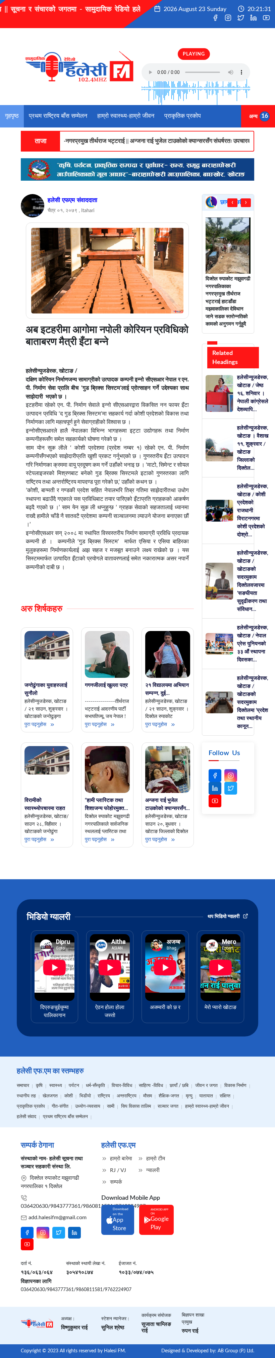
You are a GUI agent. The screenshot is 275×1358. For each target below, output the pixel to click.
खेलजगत (50, 1096)
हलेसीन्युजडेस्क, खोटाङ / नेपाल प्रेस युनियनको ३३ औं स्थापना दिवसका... (252, 643)
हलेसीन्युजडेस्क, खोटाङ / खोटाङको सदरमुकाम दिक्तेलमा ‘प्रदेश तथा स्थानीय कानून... (252, 702)
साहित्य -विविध (151, 1085)
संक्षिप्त (225, 1096)
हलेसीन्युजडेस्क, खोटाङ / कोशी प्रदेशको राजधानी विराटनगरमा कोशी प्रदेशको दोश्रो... (252, 510)
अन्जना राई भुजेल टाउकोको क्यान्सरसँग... (167, 804)
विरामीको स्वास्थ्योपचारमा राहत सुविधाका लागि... (44, 808)
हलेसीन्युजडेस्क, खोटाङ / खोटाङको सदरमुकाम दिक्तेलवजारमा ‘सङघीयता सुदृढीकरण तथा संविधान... (252, 581)
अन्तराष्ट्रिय (126, 1096)
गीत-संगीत (60, 1106)
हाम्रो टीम (155, 1158)
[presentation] (232, 202)
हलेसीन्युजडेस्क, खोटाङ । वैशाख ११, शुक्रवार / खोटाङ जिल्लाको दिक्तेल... (252, 448)
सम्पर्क (115, 1182)
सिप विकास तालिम (136, 1106)
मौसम (147, 1096)
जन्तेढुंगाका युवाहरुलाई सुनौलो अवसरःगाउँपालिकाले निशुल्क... (45, 697)
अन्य (253, 116)
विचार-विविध (122, 1085)
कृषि (39, 1085)
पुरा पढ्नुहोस (36, 724)
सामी (110, 1106)
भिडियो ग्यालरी (48, 917)
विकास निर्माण (235, 1085)
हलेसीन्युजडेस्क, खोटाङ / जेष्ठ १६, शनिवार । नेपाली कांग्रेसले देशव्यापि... (252, 393)
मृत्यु (189, 1096)
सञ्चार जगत (168, 1106)
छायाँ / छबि (179, 1085)
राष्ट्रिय (104, 1096)
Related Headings (225, 357)
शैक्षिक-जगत (169, 1096)
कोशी (68, 1096)
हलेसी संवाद (26, 1116)
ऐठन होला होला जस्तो (109, 1011)
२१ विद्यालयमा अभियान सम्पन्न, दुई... (167, 689)
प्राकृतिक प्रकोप (182, 116)
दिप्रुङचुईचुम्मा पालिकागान (54, 1011)
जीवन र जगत (206, 1085)
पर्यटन (74, 1085)
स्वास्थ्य (55, 1085)
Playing (194, 54)
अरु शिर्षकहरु (41, 609)
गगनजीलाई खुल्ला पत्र (106, 685)
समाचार (23, 1085)
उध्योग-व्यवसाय (87, 1106)
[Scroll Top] (262, 1343)
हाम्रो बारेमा (120, 1158)
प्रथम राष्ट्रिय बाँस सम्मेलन (58, 116)
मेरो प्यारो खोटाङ (220, 1007)
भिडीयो (85, 1096)
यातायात (206, 1096)
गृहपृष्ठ (12, 116)
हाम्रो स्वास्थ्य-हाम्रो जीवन (125, 116)
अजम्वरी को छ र (165, 1007)
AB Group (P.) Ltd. (236, 1351)
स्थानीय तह (26, 1096)
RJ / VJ (117, 1170)
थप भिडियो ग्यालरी (224, 916)
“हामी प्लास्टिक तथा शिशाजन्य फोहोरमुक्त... (106, 804)
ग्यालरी (152, 1170)
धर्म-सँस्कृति (95, 1085)
